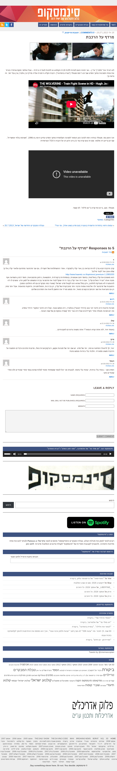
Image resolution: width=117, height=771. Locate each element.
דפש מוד (92, 744)
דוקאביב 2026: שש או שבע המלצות (89, 583)
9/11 (102, 739)
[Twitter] (7, 26)
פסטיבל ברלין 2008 (36, 752)
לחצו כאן (30, 544)
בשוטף (100, 219)
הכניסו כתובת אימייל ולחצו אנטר (24, 557)
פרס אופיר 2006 (42, 757)
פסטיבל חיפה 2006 (102, 754)
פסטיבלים (64, 681)
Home (113, 739)
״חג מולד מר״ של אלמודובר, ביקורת (95, 622)
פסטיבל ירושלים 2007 (17, 754)
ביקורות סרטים (66, 25)
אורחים (101, 741)
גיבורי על (98, 670)
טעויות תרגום (7, 744)
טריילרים (108, 675)
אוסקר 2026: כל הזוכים (86, 587)
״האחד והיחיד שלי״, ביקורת (99, 618)
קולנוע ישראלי (41, 680)
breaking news (83, 739)
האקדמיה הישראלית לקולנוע (69, 670)
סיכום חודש (14, 675)
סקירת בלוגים (26, 749)
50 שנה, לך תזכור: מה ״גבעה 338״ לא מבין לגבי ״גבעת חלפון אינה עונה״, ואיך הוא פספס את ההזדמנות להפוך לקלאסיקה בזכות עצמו (59, 633)
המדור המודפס (40, 744)
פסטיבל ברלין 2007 (52, 752)
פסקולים (55, 681)
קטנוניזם (103, 685)
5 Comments (87, 32)
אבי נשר (107, 664)
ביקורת (108, 669)
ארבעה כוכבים (14, 665)
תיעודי (54, 762)
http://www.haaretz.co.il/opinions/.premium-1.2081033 (90, 274)
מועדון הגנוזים (60, 746)
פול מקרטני (106, 752)
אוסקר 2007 (5, 739)
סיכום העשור (87, 749)
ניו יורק (5, 746)
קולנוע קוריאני (80, 759)
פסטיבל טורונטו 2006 (53, 754)
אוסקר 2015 (33, 665)
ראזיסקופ (33, 759)
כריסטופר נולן (90, 675)
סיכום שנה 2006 (75, 749)
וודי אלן (38, 670)
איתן (109, 592)
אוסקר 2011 (72, 664)
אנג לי (86, 741)
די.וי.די (99, 744)
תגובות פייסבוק (72, 32)
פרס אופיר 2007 (28, 757)
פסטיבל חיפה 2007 (86, 754)
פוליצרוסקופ (96, 752)
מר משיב (13, 746)
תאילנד (61, 762)
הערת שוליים (47, 670)
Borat (95, 739)
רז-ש (112, 299)
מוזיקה (68, 675)
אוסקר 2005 (28, 739)
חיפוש (111, 500)
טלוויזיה (17, 744)
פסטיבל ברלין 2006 (68, 752)
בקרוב (35, 741)
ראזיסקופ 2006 (22, 759)
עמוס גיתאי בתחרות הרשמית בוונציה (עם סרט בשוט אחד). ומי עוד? (83, 225)
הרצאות (53, 25)
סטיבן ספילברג (24, 675)
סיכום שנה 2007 (61, 749)
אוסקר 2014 (43, 665)
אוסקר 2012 (61, 664)
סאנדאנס (34, 675)
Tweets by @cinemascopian (101, 652)
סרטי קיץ (105, 681)
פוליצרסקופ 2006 (83, 752)
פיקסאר (72, 681)
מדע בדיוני (74, 675)
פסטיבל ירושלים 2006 (35, 754)
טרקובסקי (101, 746)
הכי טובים (51, 744)
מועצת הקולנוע (31, 746)
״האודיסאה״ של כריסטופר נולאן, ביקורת (87, 578)
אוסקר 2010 (83, 665)
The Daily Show (42, 739)
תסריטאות (81, 686)
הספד (55, 670)
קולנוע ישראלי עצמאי (20, 680)
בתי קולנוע (20, 741)
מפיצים (49, 675)
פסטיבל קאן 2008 (66, 757)
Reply (111, 293)
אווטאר (100, 665)
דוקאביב (91, 670)
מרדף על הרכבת (100, 37)
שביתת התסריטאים (8, 759)
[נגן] (110, 454)
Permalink (110, 264)
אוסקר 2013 (52, 665)
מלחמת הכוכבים (59, 675)
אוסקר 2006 (16, 739)
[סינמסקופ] (58, 11)
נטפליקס (41, 675)
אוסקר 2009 (93, 665)
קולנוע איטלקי (104, 759)
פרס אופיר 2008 (15, 757)
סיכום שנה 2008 (47, 749)
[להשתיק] (14, 454)
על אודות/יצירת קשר (99, 25)
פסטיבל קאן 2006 (96, 757)
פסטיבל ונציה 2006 (19, 752)
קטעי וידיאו (54, 759)
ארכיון (72, 741)
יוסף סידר (99, 675)
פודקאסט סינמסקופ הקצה (88, 680)
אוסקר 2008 (110, 741)
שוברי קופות (92, 685)
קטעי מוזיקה (43, 759)
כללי (88, 746)
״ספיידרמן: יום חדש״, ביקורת (98, 640)
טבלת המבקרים (81, 25)
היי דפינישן (73, 744)
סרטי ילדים (15, 749)
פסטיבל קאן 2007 (81, 757)
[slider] (62, 454)
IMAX (72, 739)
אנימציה (24, 664)
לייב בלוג (82, 675)
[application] (58, 454)
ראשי (113, 25)
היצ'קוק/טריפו (62, 744)
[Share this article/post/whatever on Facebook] (110, 217)
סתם (114, 752)
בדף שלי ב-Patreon (36, 541)
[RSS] (2, 26)
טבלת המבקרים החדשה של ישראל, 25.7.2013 (24, 225)
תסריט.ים (43, 25)
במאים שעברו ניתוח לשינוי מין (50, 741)
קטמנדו (70, 759)
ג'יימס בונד (11, 741)
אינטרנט (94, 741)
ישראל (94, 746)
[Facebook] (11, 26)
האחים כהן (83, 670)
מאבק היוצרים (79, 746)
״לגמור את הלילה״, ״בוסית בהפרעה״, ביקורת (91, 627)
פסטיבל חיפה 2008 (70, 754)
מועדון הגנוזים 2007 (46, 746)
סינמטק (36, 749)
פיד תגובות (107, 252)
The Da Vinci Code (59, 739)
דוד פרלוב (107, 744)
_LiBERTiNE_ (105, 587)
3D (113, 665)
